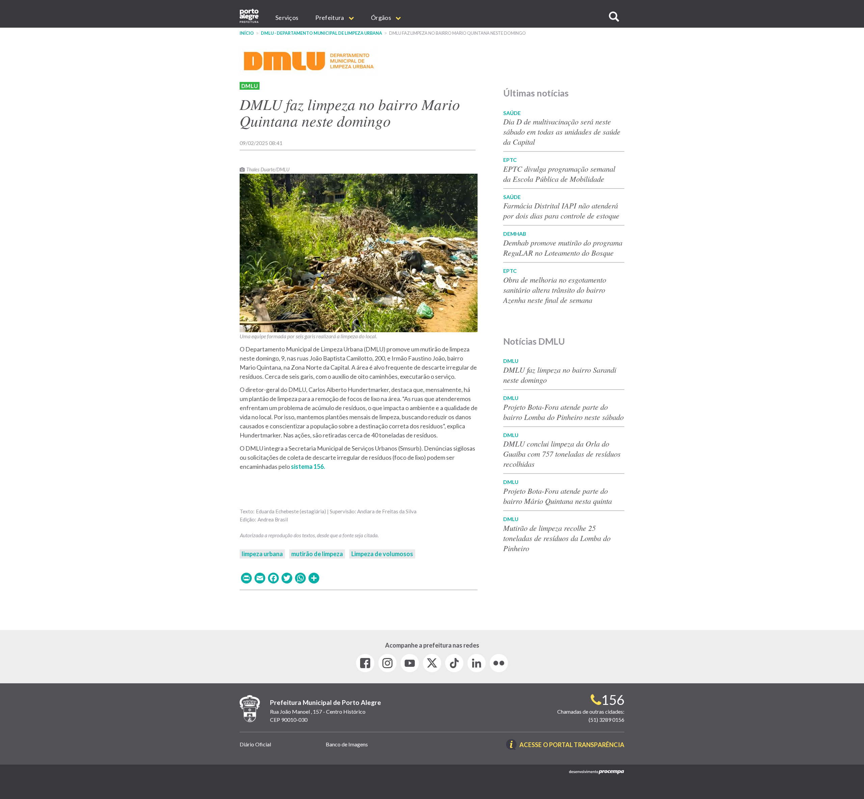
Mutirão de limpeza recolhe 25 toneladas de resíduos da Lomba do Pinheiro (557, 538)
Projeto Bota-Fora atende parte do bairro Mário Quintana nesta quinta (557, 496)
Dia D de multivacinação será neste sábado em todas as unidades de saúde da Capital (561, 131)
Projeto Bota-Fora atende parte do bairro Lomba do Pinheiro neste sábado (563, 412)
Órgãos (381, 17)
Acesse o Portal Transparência (571, 745)
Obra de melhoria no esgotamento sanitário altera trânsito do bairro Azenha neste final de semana (554, 290)
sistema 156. (308, 466)
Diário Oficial (255, 744)
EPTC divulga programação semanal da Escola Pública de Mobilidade (559, 174)
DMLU (249, 86)
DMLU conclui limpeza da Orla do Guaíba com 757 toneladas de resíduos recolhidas (562, 453)
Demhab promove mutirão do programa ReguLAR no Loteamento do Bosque (562, 247)
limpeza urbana (262, 554)
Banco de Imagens (347, 744)
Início (247, 33)
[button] (614, 16)
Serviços (286, 17)
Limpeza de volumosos (382, 554)
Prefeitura (330, 17)
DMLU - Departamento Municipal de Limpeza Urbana (321, 33)
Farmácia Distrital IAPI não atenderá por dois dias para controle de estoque (561, 210)
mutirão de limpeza (317, 554)
